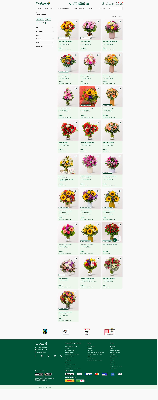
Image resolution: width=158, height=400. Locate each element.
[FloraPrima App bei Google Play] (48, 374)
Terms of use (113, 346)
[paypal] (88, 374)
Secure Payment (113, 368)
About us (89, 356)
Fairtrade (67, 358)
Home (111, 348)
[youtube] (61, 356)
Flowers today (68, 360)
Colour (38, 35)
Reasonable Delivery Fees (70, 364)
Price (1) (38, 42)
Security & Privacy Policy (115, 352)
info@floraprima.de (42, 349)
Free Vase (67, 348)
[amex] (112, 374)
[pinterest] (55, 356)
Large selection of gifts (69, 350)
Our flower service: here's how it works (96, 352)
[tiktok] (48, 356)
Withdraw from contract (115, 350)
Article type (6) (40, 31)
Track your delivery (114, 356)
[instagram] (42, 356)
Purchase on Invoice (69, 356)
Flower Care (90, 350)
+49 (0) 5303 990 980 (80, 4)
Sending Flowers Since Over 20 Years (72, 368)
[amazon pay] (120, 374)
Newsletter (112, 354)
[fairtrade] (45, 331)
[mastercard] (97, 374)
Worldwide (67, 362)
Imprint (111, 360)
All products (37, 12)
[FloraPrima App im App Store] (39, 374)
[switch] (66, 332)
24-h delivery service (69, 366)
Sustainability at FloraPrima (71, 346)
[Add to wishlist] (76, 20)
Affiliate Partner (113, 364)
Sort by (119, 16)
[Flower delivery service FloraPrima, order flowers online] (42, 4)
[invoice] (69, 374)
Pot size (38, 28)
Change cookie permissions (116, 366)
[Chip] (87, 331)
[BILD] (109, 331)
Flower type (39, 39)
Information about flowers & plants (95, 354)
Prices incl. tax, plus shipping (41, 380)
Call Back (112, 358)
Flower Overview (91, 346)
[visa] (104, 374)
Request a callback (41, 352)
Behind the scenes (91, 358)
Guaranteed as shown (69, 352)
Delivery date (39, 46)
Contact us (112, 362)
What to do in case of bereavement (95, 360)
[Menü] (68, 329)
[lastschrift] (79, 374)
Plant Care (90, 348)
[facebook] (35, 356)
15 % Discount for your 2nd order (72, 354)
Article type (39, 19)
